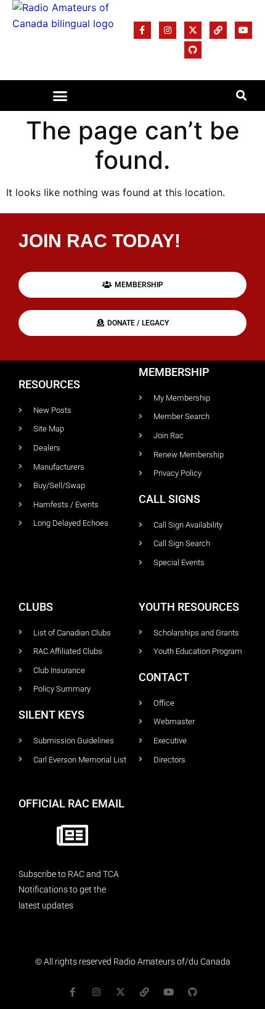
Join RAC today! (99, 241)
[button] (60, 95)
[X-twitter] (193, 30)
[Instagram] (167, 30)
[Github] (193, 50)
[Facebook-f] (142, 30)
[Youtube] (243, 30)
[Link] (218, 30)
